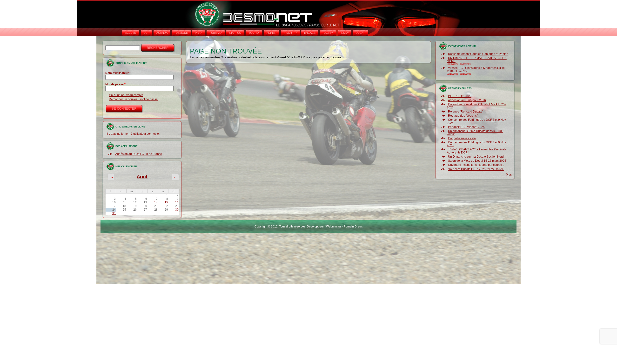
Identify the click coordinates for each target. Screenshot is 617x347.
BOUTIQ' (253, 32)
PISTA (198, 32)
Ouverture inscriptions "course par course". (476, 165)
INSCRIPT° (290, 32)
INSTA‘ (345, 32)
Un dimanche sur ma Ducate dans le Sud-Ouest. (475, 132)
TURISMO (215, 32)
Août (142, 176)
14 (156, 202)
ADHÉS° (271, 32)
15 (166, 202)
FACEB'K (328, 32)
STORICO (235, 32)
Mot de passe (115, 84)
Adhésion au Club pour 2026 (467, 100)
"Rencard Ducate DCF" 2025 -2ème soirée (476, 169)
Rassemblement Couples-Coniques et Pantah (478, 54)
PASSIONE (181, 32)
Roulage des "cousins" (463, 115)
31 (114, 213)
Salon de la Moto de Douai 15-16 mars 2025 (477, 160)
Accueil (130, 32)
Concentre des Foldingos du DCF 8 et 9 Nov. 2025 (476, 121)
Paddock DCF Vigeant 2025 (466, 127)
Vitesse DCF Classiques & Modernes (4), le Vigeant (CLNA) (476, 69)
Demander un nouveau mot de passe (133, 99)
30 (177, 209)
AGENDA (162, 32)
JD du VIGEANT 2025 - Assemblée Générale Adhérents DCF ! (476, 151)
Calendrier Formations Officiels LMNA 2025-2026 (476, 106)
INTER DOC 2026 (459, 96)
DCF (146, 32)
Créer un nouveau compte (126, 95)
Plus (509, 174)
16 (177, 202)
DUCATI (360, 32)
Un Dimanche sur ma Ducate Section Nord (476, 156)
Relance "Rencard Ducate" (465, 111)
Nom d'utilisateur (118, 73)
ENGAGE (309, 32)
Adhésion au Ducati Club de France (138, 154)
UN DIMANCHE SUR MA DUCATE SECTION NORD (477, 59)
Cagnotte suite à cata (462, 138)
